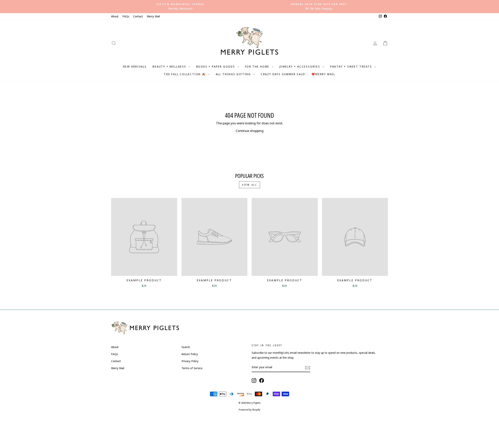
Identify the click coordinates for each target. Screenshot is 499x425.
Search (185, 347)
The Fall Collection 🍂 (185, 74)
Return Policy (189, 354)
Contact (138, 16)
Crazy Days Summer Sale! (283, 74)
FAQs (125, 16)
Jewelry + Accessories (300, 66)
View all (249, 184)
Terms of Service (192, 368)
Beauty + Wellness (170, 66)
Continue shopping (250, 130)
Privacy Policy (189, 361)
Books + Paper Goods (216, 66)
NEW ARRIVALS (135, 66)
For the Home (258, 66)
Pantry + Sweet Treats (351, 66)
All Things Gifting (234, 74)
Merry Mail (153, 16)
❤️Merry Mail (323, 74)
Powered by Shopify (249, 409)
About (115, 16)
